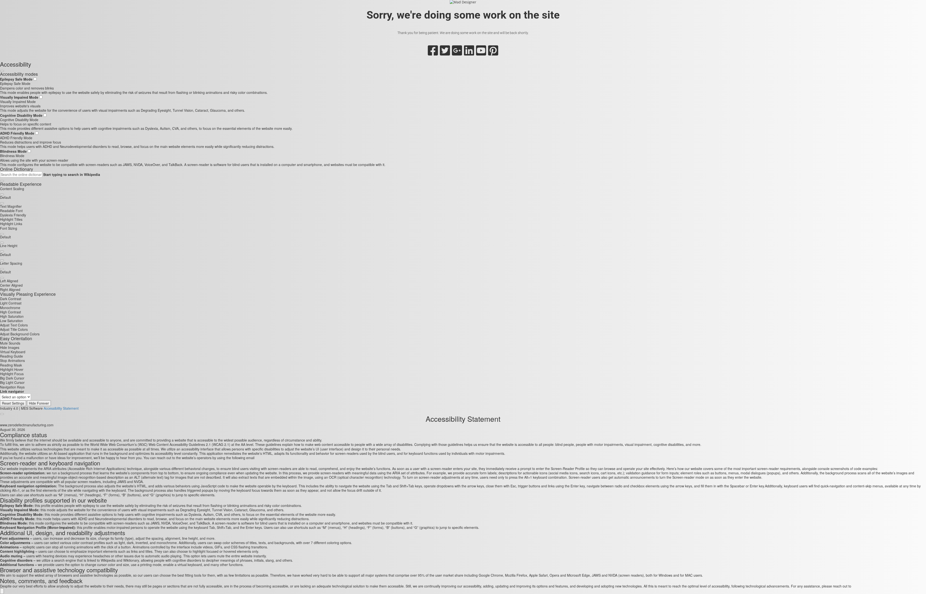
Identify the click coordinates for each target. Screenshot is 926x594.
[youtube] (481, 53)
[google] (457, 53)
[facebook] (433, 53)
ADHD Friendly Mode (17, 133)
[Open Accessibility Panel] (2, 591)
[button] (2, 181)
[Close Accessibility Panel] (2, 71)
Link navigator (12, 391)
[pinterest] (493, 53)
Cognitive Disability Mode (21, 115)
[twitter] (445, 53)
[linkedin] (469, 53)
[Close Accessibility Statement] (2, 414)
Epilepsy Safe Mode (17, 79)
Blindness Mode (14, 151)
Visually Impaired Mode (19, 97)
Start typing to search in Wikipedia (71, 174)
